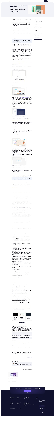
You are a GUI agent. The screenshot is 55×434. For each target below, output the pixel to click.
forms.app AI (22, 101)
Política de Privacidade (30, 415)
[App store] (42, 406)
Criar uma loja (11, 403)
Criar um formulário (12, 397)
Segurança (18, 403)
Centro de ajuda (19, 398)
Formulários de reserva (26, 398)
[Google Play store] (42, 408)
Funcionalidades (19, 404)
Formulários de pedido (26, 402)
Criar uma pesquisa (12, 398)
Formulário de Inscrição (26, 397)
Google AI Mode (21, 19)
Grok (17, 19)
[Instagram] (41, 398)
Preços (11, 404)
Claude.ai (30, 19)
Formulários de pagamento (27, 403)
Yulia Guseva (19, 12)
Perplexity (26, 19)
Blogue (18, 397)
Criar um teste (11, 402)
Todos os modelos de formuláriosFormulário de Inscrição (29, 405)
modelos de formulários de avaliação (23, 97)
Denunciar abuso (37, 400)
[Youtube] (43, 398)
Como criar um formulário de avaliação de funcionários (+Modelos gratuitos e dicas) (12, 379)
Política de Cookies (43, 415)
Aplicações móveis (19, 402)
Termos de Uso (36, 415)
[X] (42, 398)
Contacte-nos (37, 398)
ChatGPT (14, 19)
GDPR (39, 415)
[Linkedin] (39, 398)
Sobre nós (37, 397)
